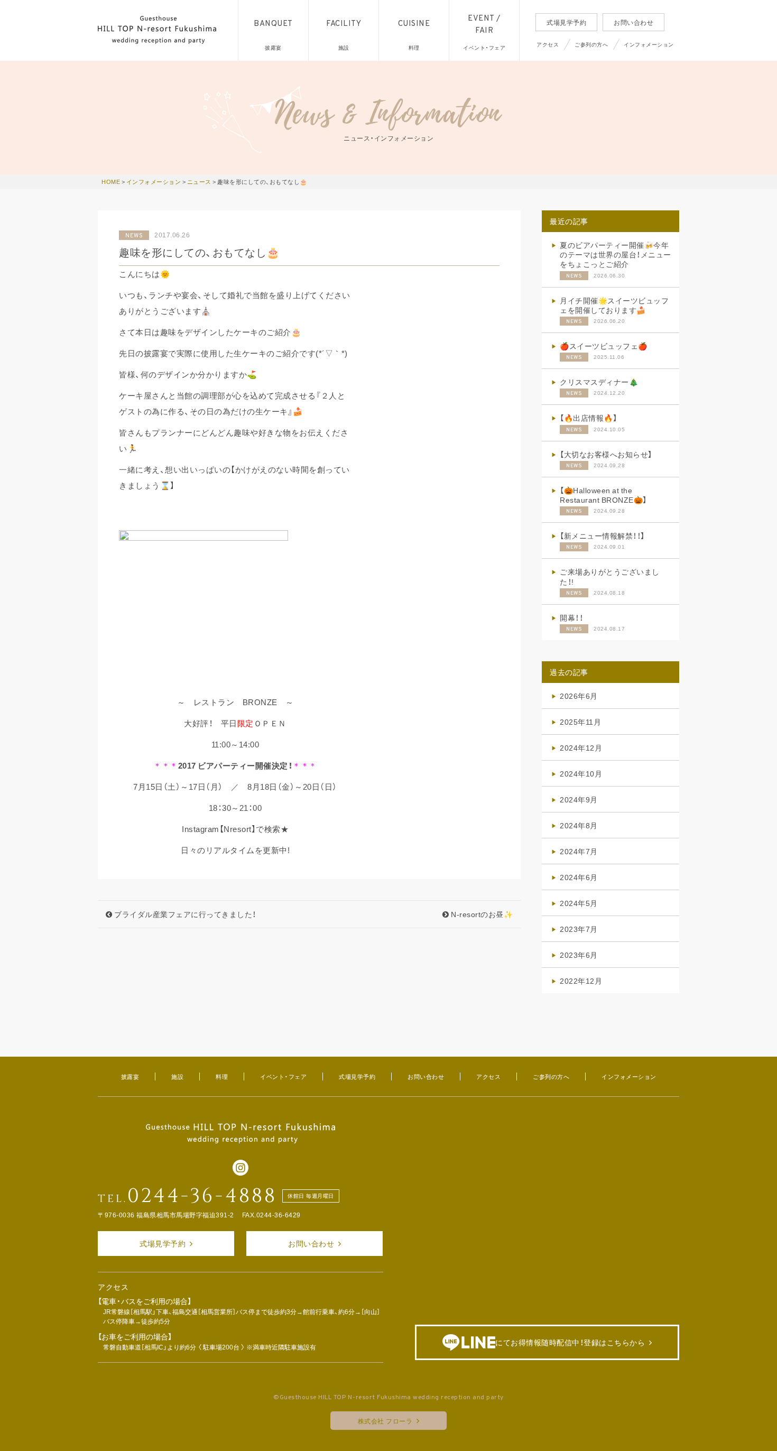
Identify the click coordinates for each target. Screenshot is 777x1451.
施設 (177, 1076)
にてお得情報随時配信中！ (570, 1342)
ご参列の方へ (591, 44)
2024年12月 (581, 747)
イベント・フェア (283, 1076)
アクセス (547, 44)
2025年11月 (580, 721)
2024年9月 (579, 799)
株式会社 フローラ (385, 1421)
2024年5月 (579, 903)
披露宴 (130, 1076)
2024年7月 (579, 851)
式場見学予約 (566, 22)
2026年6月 (579, 695)
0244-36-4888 (202, 1196)
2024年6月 (579, 877)
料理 (222, 1076)
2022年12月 (581, 980)
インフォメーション (649, 44)
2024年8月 (579, 825)
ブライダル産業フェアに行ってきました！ (184, 914)
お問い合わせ (633, 22)
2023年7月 (579, 928)
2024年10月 (581, 773)
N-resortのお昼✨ (481, 914)
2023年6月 (579, 954)
